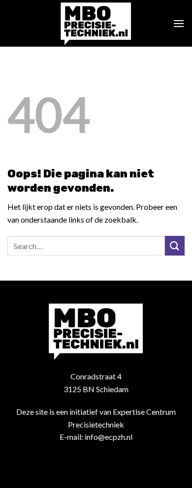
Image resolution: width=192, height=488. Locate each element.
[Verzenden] (175, 245)
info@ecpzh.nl (108, 436)
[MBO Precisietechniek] (96, 23)
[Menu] (179, 23)
